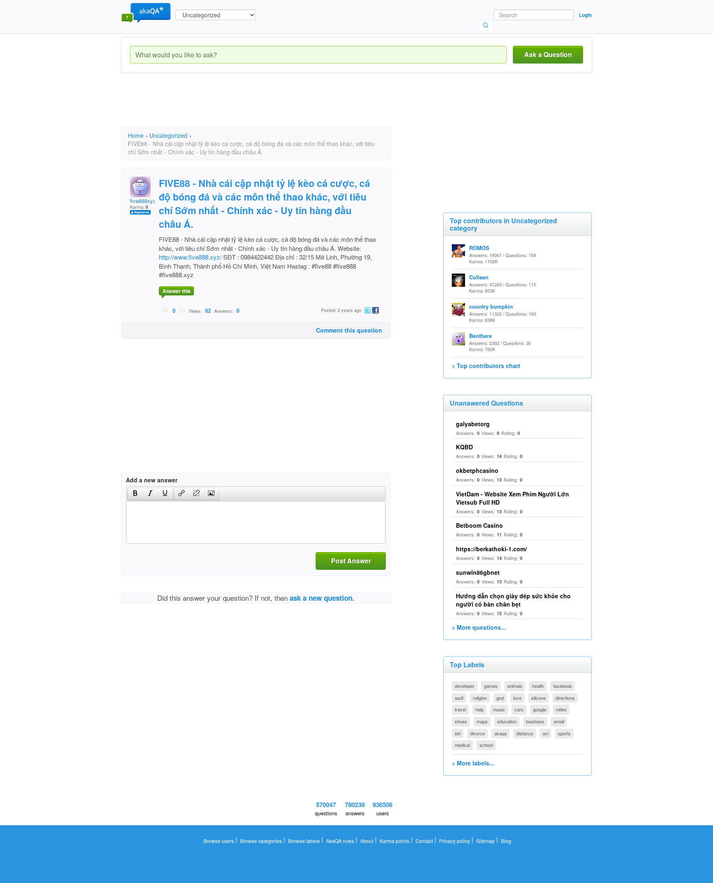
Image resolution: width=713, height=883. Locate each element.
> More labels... (473, 763)
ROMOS (479, 248)
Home (136, 135)
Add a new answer (151, 480)
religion (480, 697)
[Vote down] (182, 310)
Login (585, 15)
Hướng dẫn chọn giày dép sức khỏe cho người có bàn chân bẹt (513, 600)
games (491, 685)
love (517, 697)
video (561, 709)
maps (482, 721)
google (539, 709)
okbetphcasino (477, 470)
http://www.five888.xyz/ (190, 257)
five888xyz (143, 201)
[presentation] (135, 494)
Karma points (394, 840)
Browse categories (261, 840)
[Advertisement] (271, 107)
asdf (459, 697)
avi (545, 733)
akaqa (500, 733)
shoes (461, 721)
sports (564, 733)
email (559, 721)
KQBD (464, 447)
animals (514, 685)
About (366, 840)
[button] (135, 494)
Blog (506, 840)
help (479, 709)
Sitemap (485, 840)
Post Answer (351, 560)
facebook (562, 685)
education (507, 721)
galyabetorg (473, 424)
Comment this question (349, 330)
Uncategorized (168, 135)
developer (465, 685)
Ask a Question (548, 54)
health (538, 685)
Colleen (479, 277)
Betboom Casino (479, 525)
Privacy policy (454, 840)
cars (519, 709)
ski (457, 733)
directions (565, 697)
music (499, 709)
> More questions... (479, 627)
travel (460, 709)
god (500, 697)
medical (462, 744)
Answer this (177, 291)
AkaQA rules (340, 840)
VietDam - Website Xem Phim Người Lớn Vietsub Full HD (512, 498)
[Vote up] (165, 310)
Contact (424, 840)
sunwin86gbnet (478, 572)
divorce (477, 733)
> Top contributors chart (486, 365)
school (486, 744)
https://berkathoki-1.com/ (491, 549)
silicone (538, 697)
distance (524, 733)
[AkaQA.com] (146, 12)
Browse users (218, 840)
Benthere (480, 336)
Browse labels (304, 840)
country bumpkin (491, 306)
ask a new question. (322, 598)
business (535, 721)
